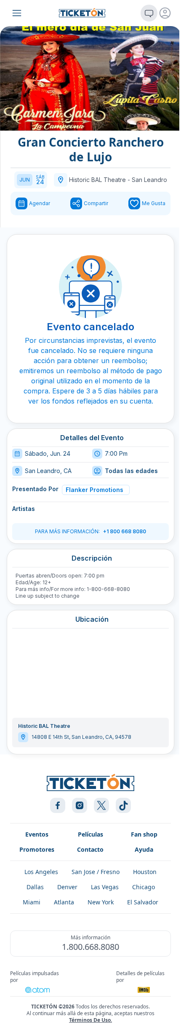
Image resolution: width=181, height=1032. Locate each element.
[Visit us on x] (101, 805)
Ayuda (144, 849)
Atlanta (64, 902)
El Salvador (142, 902)
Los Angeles (41, 872)
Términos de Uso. (90, 1020)
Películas (90, 834)
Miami (31, 902)
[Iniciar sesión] (165, 13)
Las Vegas (105, 887)
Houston (145, 872)
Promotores (36, 849)
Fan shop (144, 834)
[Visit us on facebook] (57, 805)
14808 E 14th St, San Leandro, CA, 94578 (81, 737)
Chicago (143, 887)
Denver (67, 887)
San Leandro (149, 179)
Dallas (35, 887)
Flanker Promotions (94, 489)
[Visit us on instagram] (79, 805)
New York (101, 902)
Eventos (36, 834)
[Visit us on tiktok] (123, 805)
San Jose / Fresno (96, 872)
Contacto (90, 849)
